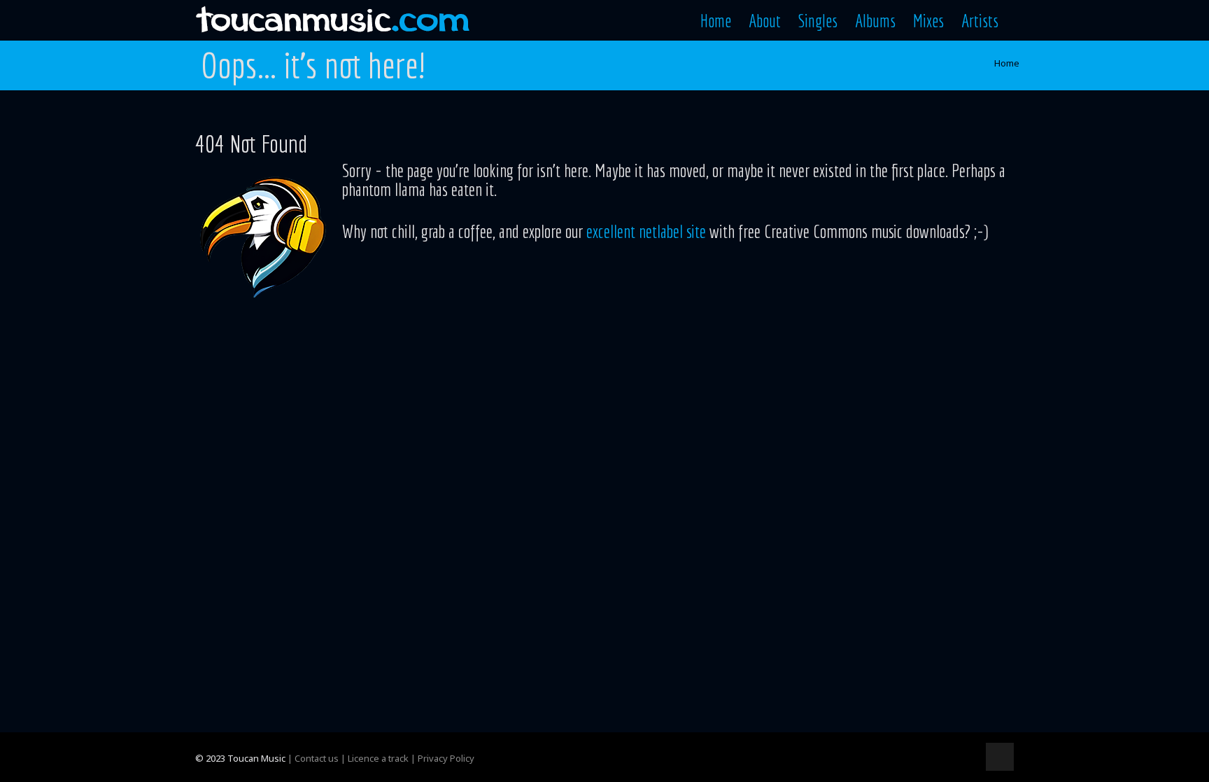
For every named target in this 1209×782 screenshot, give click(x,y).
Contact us (317, 758)
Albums (875, 21)
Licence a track (378, 758)
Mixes (928, 21)
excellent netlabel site (646, 231)
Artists (979, 21)
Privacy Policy (446, 758)
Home (715, 21)
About (765, 21)
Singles (817, 21)
